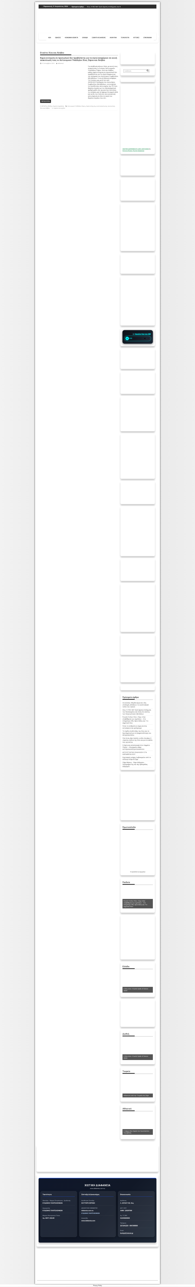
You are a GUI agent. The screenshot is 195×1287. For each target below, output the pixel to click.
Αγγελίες (136, 37)
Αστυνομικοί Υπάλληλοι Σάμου (76, 106)
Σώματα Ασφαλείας (99, 37)
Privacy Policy (97, 1285)
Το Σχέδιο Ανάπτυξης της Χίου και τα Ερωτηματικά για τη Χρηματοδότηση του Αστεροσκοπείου (136, 733)
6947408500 (134, 1225)
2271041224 (124, 1225)
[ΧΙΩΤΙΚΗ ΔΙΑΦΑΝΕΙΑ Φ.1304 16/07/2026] (137, 116)
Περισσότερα (45, 101)
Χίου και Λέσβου (45, 108)
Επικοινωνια (148, 37)
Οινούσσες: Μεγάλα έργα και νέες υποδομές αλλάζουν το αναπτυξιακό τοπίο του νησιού (135, 705)
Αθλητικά (113, 37)
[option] (137, 898)
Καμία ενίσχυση (90, 106)
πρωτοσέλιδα (134, 872)
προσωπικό (111, 106)
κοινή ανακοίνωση (101, 106)
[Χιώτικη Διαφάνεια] (101, 31)
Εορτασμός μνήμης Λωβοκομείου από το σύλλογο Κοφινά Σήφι (136, 758)
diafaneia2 (61, 63)
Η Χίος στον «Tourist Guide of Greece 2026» (136, 990)
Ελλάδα (85, 37)
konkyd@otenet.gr (126, 1233)
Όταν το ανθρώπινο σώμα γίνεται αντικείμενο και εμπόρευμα (134, 727)
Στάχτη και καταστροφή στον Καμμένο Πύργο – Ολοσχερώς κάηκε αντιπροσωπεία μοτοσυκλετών (136, 747)
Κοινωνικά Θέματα (71, 37)
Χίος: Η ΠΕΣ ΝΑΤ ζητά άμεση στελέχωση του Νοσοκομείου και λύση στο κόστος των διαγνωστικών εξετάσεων (136, 712)
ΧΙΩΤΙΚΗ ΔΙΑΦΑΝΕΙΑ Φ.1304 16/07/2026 (135, 149)
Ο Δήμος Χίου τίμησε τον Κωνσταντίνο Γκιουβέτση (136, 1132)
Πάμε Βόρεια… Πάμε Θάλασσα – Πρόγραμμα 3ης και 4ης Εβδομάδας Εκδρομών (135, 764)
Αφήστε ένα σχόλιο (59, 108)
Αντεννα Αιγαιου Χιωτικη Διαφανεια (133, 151)
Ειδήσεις (58, 37)
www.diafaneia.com (88, 1220)
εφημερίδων (142, 872)
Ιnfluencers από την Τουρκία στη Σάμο (136, 1095)
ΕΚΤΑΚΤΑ (44, 106)
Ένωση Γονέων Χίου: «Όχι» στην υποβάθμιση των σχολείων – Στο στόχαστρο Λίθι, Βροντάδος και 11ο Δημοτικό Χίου (135, 720)
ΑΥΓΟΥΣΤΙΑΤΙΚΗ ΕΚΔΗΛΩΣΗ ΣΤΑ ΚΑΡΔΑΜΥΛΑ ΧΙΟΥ (134, 753)
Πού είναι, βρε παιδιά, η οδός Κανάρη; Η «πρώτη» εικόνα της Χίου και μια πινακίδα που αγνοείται (137, 740)
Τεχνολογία (125, 37)
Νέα (49, 37)
